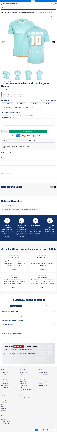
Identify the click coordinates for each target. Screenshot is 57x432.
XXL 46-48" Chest (18, 107)
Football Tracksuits (43, 379)
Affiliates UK (4, 414)
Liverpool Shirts (4, 383)
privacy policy (18, 353)
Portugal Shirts (23, 383)
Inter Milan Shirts (5, 379)
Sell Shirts (3, 410)
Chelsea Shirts (4, 378)
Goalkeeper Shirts (43, 381)
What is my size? (45, 100)
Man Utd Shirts (4, 385)
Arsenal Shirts (4, 374)
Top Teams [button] (3, 370)
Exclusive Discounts (5, 423)
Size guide (53, 100)
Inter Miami (15, 12)
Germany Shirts (23, 379)
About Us (3, 395)
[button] (53, 42)
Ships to (5, 140)
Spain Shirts (22, 387)
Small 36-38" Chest (21, 104)
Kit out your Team (43, 372)
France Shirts (23, 378)
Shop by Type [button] (42, 370)
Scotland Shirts (23, 385)
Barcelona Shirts (4, 376)
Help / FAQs (3, 400)
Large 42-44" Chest (47, 104)
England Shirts (23, 376)
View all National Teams (25, 389)
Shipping (3, 406)
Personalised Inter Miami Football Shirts (26, 12)
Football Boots (42, 376)
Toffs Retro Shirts (43, 385)
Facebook (22, 395)
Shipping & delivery (16, 306)
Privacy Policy (4, 419)
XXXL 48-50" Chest (30, 107)
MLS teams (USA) (8, 12)
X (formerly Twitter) (24, 397)
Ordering (3, 415)
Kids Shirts (41, 383)
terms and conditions (27, 353)
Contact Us (3, 417)
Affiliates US (4, 412)
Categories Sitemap (5, 399)
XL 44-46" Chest (6, 107)
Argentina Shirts (23, 372)
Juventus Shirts (4, 381)
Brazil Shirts (22, 374)
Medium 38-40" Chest (34, 104)
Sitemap (3, 397)
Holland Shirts (23, 381)
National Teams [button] (23, 370)
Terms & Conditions (5, 421)
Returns (3, 404)
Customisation (28, 306)
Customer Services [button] (5, 392)
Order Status (4, 402)
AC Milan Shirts (4, 372)
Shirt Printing (4, 408)
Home (2, 12)
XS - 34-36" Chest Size (8, 104)
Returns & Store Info (40, 306)
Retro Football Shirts (43, 374)
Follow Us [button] (22, 392)
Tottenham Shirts (5, 387)
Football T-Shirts (42, 378)
